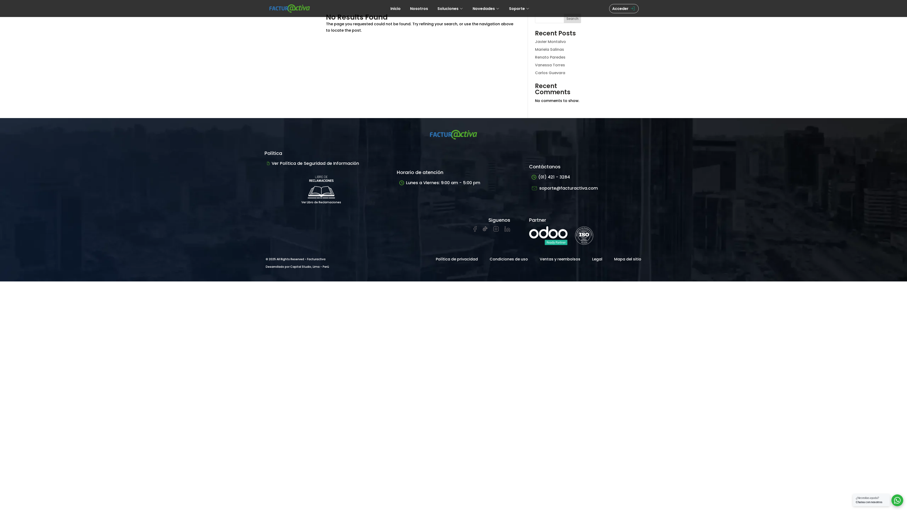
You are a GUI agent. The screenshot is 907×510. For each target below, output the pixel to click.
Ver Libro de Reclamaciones (321, 202)
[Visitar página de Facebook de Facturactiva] (475, 230)
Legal (597, 259)
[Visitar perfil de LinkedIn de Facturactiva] (507, 230)
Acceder (620, 8)
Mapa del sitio (627, 259)
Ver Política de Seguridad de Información (315, 163)
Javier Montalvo (550, 41)
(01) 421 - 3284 (554, 177)
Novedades (484, 8)
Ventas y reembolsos (560, 259)
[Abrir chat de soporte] (897, 500)
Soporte (517, 8)
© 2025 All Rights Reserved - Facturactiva (295, 259)
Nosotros (419, 8)
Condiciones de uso (509, 259)
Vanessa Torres (550, 65)
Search (572, 18)
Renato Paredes (550, 57)
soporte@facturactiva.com (568, 188)
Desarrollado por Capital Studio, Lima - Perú (297, 267)
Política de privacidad (457, 259)
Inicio (395, 8)
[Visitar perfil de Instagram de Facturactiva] (496, 230)
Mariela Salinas (549, 49)
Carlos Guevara (550, 73)
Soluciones (447, 8)
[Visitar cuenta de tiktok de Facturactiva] (485, 230)
